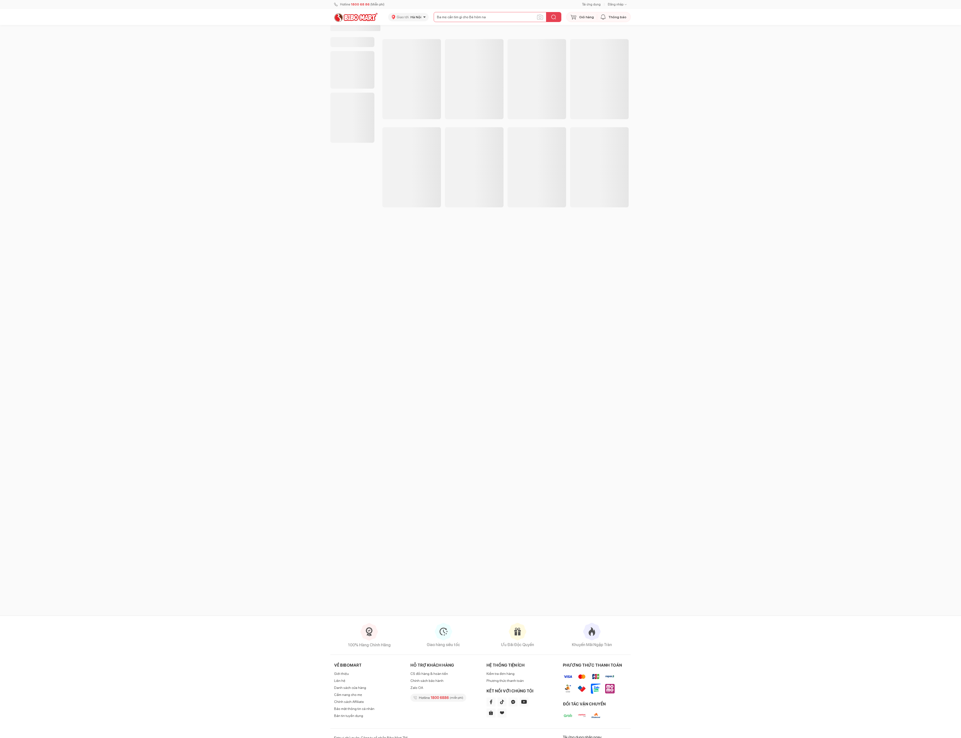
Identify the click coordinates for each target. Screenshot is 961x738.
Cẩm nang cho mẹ (348, 695)
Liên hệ (339, 681)
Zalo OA (416, 688)
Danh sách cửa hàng (350, 688)
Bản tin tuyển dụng (348, 716)
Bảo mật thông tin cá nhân (354, 709)
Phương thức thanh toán (505, 681)
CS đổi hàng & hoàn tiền (429, 674)
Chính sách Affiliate (349, 702)
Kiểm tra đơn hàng (501, 674)
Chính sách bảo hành (426, 681)
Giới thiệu (341, 674)
